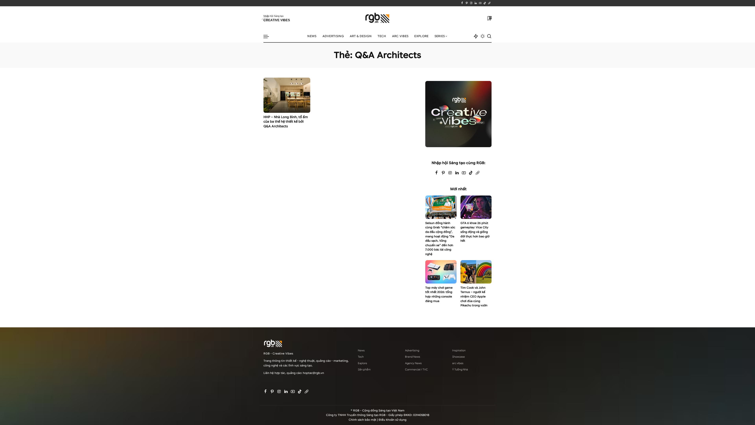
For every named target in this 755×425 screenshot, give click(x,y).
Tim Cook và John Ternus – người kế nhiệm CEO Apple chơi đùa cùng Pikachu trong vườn (473, 296)
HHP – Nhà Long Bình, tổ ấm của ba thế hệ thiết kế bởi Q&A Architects (285, 121)
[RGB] (378, 18)
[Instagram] (471, 3)
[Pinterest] (466, 3)
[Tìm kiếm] (489, 36)
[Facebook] (462, 3)
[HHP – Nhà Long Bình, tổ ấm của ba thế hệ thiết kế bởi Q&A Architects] (286, 95)
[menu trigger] (268, 36)
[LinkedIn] (475, 3)
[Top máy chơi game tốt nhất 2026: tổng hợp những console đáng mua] (440, 272)
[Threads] (489, 3)
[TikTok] (484, 3)
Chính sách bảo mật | (364, 419)
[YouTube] (480, 3)
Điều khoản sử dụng (392, 419)
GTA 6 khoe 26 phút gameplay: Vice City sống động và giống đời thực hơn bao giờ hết (474, 231)
